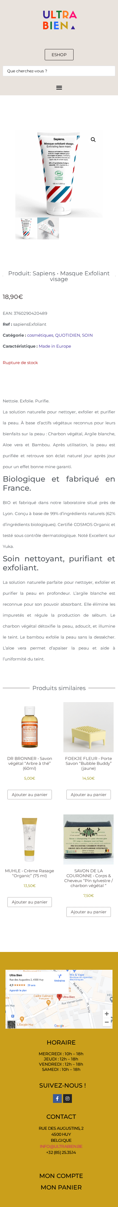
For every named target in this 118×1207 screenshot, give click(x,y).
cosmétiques (40, 335)
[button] (93, 140)
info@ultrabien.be (61, 1146)
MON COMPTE (61, 1176)
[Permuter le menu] (59, 87)
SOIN (87, 335)
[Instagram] (67, 1098)
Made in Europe (55, 346)
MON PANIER (61, 1187)
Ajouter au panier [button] (29, 794)
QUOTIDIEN (67, 335)
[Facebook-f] (57, 1098)
